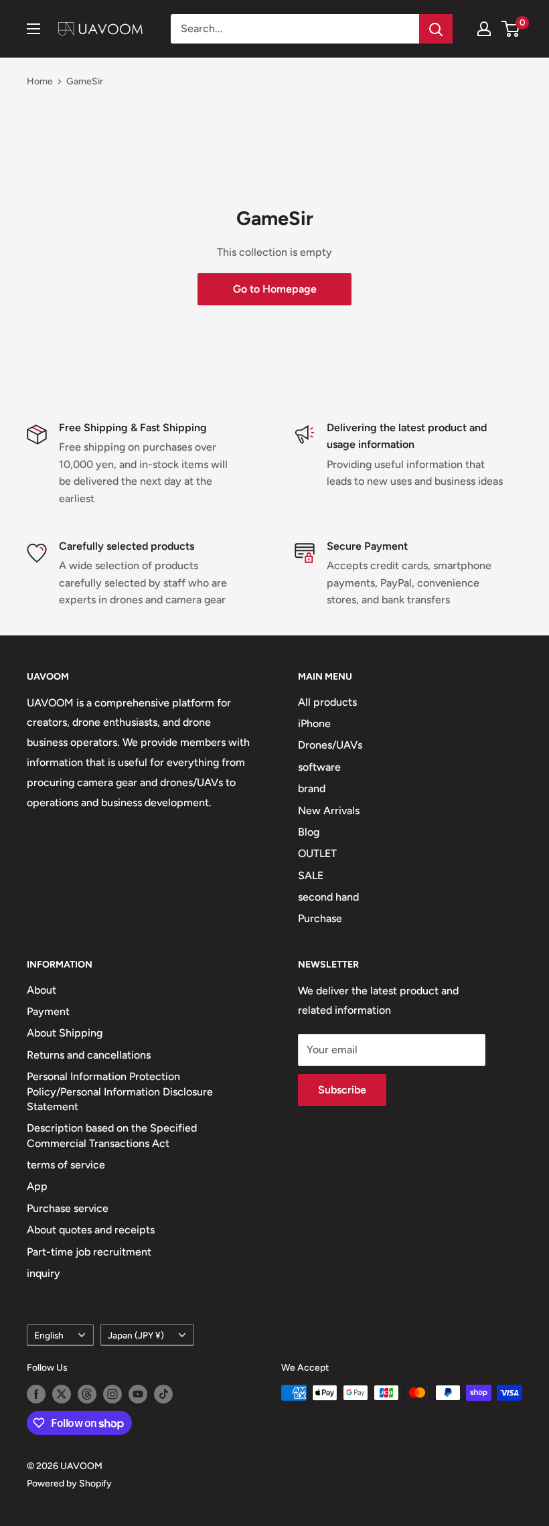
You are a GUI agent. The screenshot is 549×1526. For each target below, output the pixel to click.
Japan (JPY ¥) (136, 1335)
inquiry (43, 1273)
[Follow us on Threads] (87, 1394)
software (319, 767)
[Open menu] (33, 28)
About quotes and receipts (91, 1229)
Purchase (320, 918)
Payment (48, 1011)
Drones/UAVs (330, 745)
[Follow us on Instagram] (112, 1394)
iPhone (314, 723)
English (49, 1335)
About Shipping (64, 1032)
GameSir (84, 81)
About (41, 990)
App (37, 1186)
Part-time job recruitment (89, 1251)
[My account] (484, 28)
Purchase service (67, 1208)
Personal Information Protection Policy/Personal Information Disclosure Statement (120, 1091)
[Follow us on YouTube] (138, 1394)
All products (327, 702)
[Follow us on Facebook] (36, 1394)
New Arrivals (329, 810)
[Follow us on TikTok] (163, 1394)
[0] (511, 29)
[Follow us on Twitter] (61, 1394)
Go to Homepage (275, 289)
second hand (328, 897)
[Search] (436, 29)
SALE (310, 875)
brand (311, 788)
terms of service (66, 1164)
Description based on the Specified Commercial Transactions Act (112, 1135)
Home (40, 81)
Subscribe (342, 1089)
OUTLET (317, 853)
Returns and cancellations (89, 1055)
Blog (308, 832)
